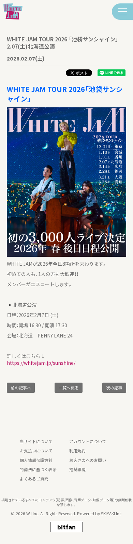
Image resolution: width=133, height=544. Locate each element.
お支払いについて (36, 450)
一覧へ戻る (68, 387)
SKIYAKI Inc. (111, 513)
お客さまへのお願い (87, 460)
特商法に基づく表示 (38, 469)
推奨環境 (77, 469)
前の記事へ (21, 387)
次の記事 (114, 387)
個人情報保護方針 (36, 460)
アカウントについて (87, 441)
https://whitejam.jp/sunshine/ (41, 362)
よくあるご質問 (34, 478)
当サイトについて (36, 441)
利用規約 (77, 450)
